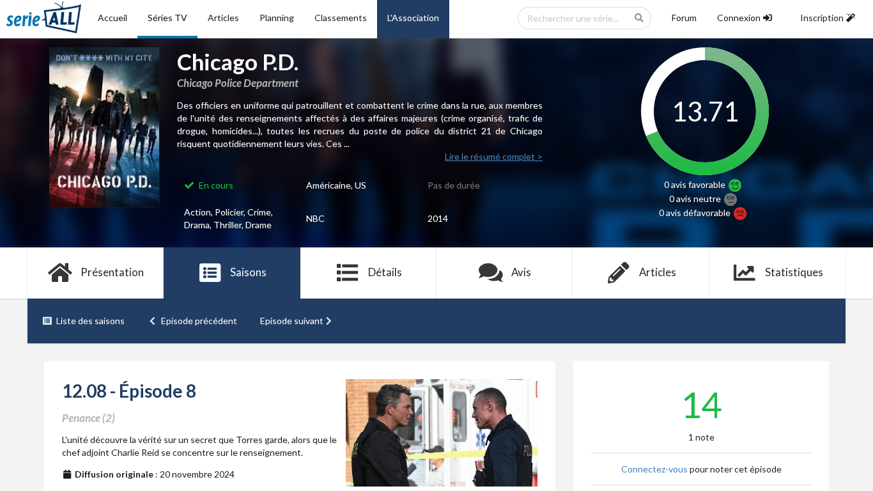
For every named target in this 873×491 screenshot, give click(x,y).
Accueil (112, 17)
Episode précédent (199, 320)
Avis (521, 272)
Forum (684, 17)
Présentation (112, 272)
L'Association (413, 17)
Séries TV (167, 17)
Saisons (248, 272)
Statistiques (794, 272)
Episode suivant (291, 320)
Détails (385, 272)
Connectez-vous (654, 469)
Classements (340, 17)
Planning (276, 17)
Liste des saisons (90, 320)
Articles (223, 17)
